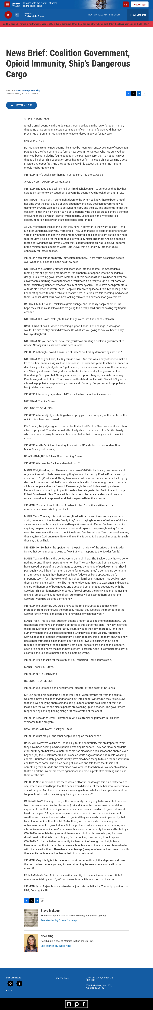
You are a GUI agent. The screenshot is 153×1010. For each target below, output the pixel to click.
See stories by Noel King (56, 945)
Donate (141, 4)
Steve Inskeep (22, 90)
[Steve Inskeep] (31, 918)
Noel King (35, 90)
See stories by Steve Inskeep (59, 920)
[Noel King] (31, 943)
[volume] (17, 15)
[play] (8, 15)
